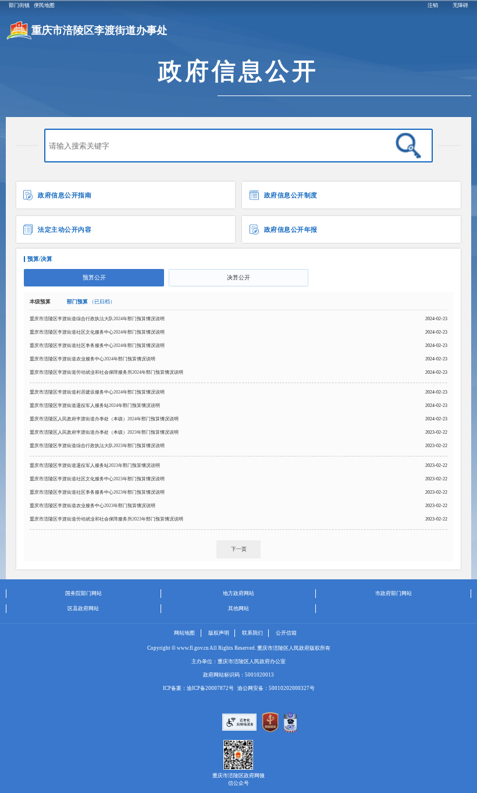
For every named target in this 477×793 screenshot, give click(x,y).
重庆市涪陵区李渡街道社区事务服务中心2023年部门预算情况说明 (97, 492)
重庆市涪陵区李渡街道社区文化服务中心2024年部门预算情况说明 (97, 332)
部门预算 (91, 302)
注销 (433, 5)
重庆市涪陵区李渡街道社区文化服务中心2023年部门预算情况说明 (97, 479)
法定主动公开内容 (64, 229)
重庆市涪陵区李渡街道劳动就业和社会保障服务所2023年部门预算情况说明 (106, 519)
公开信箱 (286, 633)
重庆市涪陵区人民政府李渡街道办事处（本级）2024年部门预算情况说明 (104, 419)
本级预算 (41, 302)
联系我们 (252, 633)
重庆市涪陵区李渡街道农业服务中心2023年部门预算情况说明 (92, 505)
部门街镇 (19, 5)
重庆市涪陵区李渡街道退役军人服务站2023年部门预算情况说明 (95, 465)
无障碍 (460, 5)
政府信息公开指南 (64, 195)
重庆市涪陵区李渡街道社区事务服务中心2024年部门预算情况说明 (97, 345)
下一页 (239, 549)
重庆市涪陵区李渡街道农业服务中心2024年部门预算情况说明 (92, 359)
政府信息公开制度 (290, 195)
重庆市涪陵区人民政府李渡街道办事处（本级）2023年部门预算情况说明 (104, 432)
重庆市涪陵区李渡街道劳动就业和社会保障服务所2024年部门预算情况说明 (106, 372)
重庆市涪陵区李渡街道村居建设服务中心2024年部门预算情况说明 (97, 392)
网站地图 (184, 633)
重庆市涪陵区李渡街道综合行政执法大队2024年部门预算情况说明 (97, 318)
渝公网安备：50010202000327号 (276, 688)
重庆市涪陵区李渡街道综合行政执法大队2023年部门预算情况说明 (97, 445)
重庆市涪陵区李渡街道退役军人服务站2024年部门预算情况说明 (95, 405)
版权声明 (218, 633)
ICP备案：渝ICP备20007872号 (198, 688)
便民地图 (44, 5)
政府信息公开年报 (290, 229)
